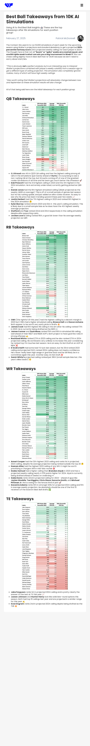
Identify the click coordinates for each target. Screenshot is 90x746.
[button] (81, 5)
